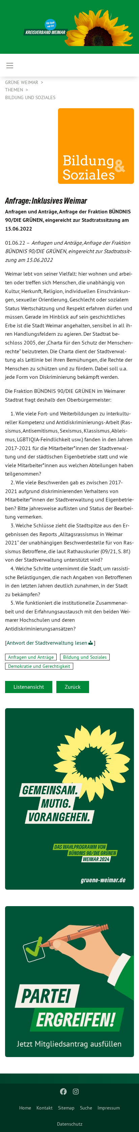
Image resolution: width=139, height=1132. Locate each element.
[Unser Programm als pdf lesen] (69, 799)
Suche (86, 1108)
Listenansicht (28, 686)
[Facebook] (63, 1092)
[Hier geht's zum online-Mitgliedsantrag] (69, 981)
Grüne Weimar (22, 82)
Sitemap (66, 1108)
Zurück (73, 686)
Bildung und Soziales (30, 97)
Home (25, 1108)
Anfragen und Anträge (31, 657)
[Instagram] (76, 1092)
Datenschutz (69, 1124)
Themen (14, 90)
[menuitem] (25, 1108)
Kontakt (44, 1108)
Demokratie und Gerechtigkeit (39, 666)
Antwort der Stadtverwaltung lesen (47, 642)
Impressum (109, 1108)
